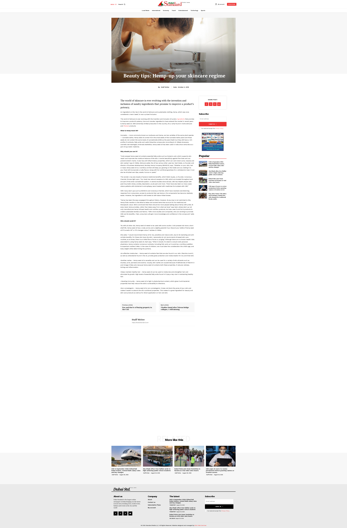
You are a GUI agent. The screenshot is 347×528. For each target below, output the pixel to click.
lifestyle (126, 126)
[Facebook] (206, 104)
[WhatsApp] (219, 104)
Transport (172, 505)
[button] (122, 4)
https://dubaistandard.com (140, 322)
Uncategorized (174, 70)
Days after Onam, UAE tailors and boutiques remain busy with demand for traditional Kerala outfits (217, 196)
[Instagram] (120, 513)
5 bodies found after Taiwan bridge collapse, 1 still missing (175, 308)
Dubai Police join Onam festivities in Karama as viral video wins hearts (217, 180)
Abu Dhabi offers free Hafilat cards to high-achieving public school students (217, 172)
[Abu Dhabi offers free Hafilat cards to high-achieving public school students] (203, 173)
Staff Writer (165, 87)
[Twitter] (210, 104)
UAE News (172, 518)
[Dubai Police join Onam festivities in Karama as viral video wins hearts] (203, 180)
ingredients (181, 119)
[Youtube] (130, 513)
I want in (212, 124)
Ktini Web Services (200, 525)
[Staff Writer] (124, 321)
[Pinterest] (215, 104)
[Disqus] (157, 354)
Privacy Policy (219, 128)
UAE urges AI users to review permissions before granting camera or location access (218, 188)
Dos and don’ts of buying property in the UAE (137, 308)
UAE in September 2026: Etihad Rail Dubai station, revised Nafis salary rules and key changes (216, 164)
